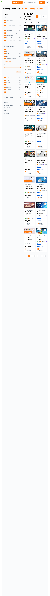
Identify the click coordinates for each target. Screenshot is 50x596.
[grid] (37, 16)
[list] (40, 16)
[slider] (4, 67)
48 (42, 256)
